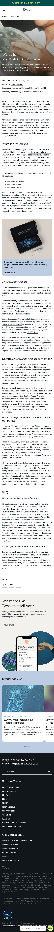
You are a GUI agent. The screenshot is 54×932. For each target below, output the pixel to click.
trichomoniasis (8, 340)
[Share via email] (4, 585)
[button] (4, 10)
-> (44, 625)
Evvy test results (9, 136)
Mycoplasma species (11, 120)
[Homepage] (27, 9)
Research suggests (40, 343)
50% (17, 293)
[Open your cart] (50, 10)
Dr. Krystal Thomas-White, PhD (34, 88)
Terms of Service (8, 926)
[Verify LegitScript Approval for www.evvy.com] (7, 915)
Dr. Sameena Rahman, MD (32, 92)
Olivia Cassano (17, 84)
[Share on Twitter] (11, 585)
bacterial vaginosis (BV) (12, 324)
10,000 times (32, 332)
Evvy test (6, 473)
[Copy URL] (18, 585)
